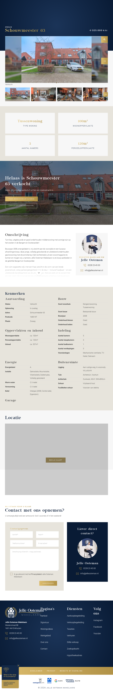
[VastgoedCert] (38, 681)
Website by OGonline (71, 671)
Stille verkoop (73, 642)
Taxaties (70, 629)
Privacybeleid (36, 574)
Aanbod (43, 615)
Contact (43, 648)
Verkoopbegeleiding (75, 622)
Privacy (51, 671)
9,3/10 (77, 681)
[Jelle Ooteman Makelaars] (24, 612)
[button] (56, 82)
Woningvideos (46, 629)
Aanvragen (48, 583)
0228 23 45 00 (94, 265)
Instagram (98, 620)
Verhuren (71, 635)
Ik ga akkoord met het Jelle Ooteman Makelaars (33, 575)
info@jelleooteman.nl (94, 270)
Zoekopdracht (73, 648)
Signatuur (44, 622)
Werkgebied (45, 635)
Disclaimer (36, 671)
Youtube (97, 633)
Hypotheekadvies (74, 655)
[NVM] (49, 681)
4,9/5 (60, 681)
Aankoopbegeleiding (76, 615)
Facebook (97, 626)
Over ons (44, 642)
